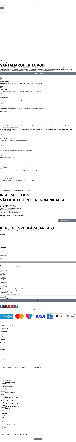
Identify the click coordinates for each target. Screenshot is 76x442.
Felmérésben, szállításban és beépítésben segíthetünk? (12, 288)
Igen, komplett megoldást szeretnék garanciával (11, 290)
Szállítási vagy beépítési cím (6, 292)
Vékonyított (3, 278)
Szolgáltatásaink (4, 331)
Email (1, 258)
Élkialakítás (2, 274)
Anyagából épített (4, 283)
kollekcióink (8, 380)
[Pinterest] (7, 306)
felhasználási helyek (4, 381)
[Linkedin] (16, 306)
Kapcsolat (3, 339)
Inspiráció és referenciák (6, 333)
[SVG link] (74, 373)
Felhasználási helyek (5, 323)
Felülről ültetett (4, 282)
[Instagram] (4, 306)
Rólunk (2, 336)
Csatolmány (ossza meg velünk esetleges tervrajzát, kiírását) (12, 296)
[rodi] (38, 36)
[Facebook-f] (1, 306)
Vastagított (3, 277)
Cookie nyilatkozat (37, 367)
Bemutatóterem (4, 328)
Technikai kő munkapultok (7, 63)
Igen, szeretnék (4, 286)
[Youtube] (13, 306)
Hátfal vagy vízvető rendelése (6, 285)
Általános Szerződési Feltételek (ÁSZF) (9, 367)
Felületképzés (3, 270)
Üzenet (1, 265)
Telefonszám (2, 261)
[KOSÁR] (2, 5)
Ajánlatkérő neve (3, 255)
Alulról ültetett (4, 280)
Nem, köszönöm (4, 287)
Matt (2, 271)
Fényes (2, 273)
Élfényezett (3, 275)
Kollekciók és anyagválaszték (7, 325)
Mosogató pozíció (4, 279)
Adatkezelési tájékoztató (25, 367)
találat (5, 427)
